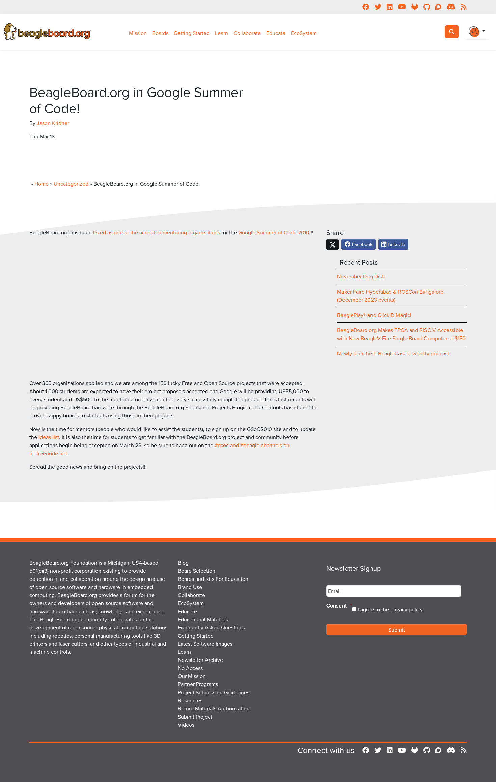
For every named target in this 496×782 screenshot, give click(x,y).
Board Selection (196, 570)
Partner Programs (198, 684)
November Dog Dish (361, 276)
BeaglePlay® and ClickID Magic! (374, 315)
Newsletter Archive (200, 660)
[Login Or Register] (476, 31)
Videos (186, 724)
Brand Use (190, 587)
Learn (221, 33)
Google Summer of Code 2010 (273, 232)
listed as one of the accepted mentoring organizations (156, 232)
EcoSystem (304, 33)
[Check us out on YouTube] (402, 750)
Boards (160, 33)
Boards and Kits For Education (213, 579)
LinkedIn (395, 244)
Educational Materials (203, 619)
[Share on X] (332, 244)
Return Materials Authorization (214, 708)
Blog (183, 562)
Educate (275, 33)
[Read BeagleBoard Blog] (464, 750)
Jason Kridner (53, 123)
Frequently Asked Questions (211, 627)
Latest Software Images (205, 643)
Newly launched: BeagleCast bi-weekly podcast (393, 353)
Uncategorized (71, 183)
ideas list (48, 437)
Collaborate (247, 33)
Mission (138, 33)
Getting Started (192, 33)
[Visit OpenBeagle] (414, 750)
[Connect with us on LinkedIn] (390, 750)
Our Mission (192, 676)
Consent (339, 606)
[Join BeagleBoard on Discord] (451, 750)
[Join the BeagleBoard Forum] (438, 750)
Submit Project (195, 716)
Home (41, 183)
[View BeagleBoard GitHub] (426, 750)
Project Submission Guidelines (213, 692)
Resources (190, 700)
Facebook (362, 244)
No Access (190, 668)
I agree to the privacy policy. (391, 609)
